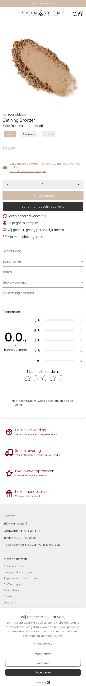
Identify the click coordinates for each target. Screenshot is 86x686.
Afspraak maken (15, 566)
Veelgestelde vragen (18, 572)
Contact (9, 596)
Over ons (10, 602)
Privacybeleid (13, 590)
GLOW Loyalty (13, 584)
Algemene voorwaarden (20, 578)
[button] (43, 206)
